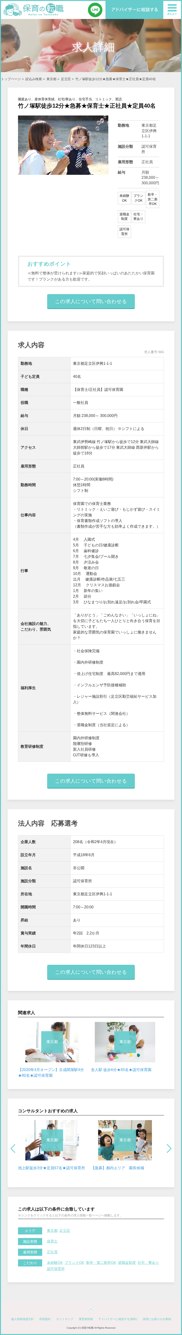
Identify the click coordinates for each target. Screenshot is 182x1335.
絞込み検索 (33, 79)
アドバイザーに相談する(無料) (117, 1319)
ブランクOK (74, 1263)
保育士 (52, 1241)
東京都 (51, 79)
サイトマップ (64, 1319)
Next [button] (169, 1148)
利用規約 (45, 1319)
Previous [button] (13, 1148)
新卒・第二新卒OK (101, 1263)
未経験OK (55, 1263)
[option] (52, 1050)
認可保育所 (56, 1269)
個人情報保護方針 (22, 1319)
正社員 (52, 1252)
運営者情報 (86, 1319)
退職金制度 (127, 1263)
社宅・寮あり (148, 1263)
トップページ (11, 79)
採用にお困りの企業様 (157, 1319)
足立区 (66, 79)
